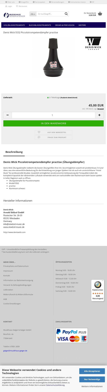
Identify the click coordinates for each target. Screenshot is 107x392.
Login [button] (9, 6)
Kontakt (6, 275)
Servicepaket (40, 2)
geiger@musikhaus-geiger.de (15, 350)
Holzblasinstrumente (14, 25)
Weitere (82, 25)
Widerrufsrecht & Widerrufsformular (18, 294)
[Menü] (102, 281)
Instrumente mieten (78, 2)
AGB (5, 299)
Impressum (8, 271)
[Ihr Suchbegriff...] (66, 14)
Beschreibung (14, 152)
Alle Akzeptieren (92, 371)
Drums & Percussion (64, 25)
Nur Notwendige (92, 379)
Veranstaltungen (57, 2)
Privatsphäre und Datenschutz (16, 266)
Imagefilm (24, 2)
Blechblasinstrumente (40, 25)
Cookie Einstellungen (12, 303)
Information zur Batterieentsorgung (18, 280)
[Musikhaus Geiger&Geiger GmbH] (14, 15)
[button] (92, 2)
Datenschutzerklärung (55, 385)
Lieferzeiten (8, 289)
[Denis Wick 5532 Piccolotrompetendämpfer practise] (53, 57)
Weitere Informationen (92, 386)
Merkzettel (22, 6)
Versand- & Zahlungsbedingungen (17, 285)
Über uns (11, 2)
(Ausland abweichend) (68, 97)
